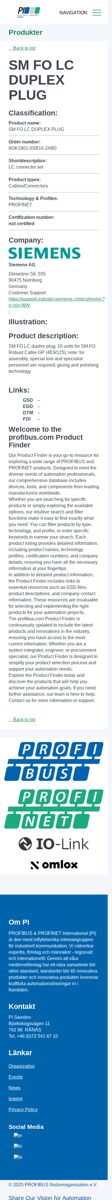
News (14, 1087)
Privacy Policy (23, 1109)
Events (16, 1077)
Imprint (15, 1098)
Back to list (23, 48)
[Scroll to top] (100, 1191)
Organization (22, 1066)
